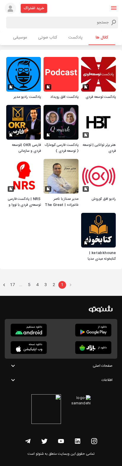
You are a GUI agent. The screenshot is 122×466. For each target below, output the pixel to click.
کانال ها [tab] (102, 37)
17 (12, 284)
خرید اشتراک (34, 8)
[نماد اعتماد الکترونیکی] (46, 410)
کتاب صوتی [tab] (47, 37)
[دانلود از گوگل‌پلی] (93, 330)
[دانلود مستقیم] (29, 330)
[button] (113, 8)
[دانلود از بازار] (93, 347)
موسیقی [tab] (20, 37)
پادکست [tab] (75, 37)
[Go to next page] (4, 285)
